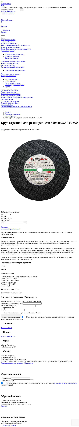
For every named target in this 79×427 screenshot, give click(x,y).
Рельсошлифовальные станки (11, 96)
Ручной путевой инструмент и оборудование (17, 97)
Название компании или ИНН (11, 303)
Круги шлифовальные (12, 83)
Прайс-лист (19, 45)
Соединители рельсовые (9, 90)
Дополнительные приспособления (13, 61)
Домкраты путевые (7, 51)
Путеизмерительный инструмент (12, 67)
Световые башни (7, 99)
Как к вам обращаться (8, 305)
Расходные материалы (8, 76)
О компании (10, 45)
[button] (39, 128)
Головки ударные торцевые (14, 85)
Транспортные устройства (10, 103)
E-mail (3, 310)
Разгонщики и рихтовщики (10, 74)
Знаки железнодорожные (9, 63)
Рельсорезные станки (8, 92)
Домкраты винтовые (12, 56)
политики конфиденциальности (65, 383)
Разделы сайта (6, 43)
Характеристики (14, 229)
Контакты (26, 45)
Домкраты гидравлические (14, 54)
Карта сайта (28, 363)
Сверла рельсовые (11, 79)
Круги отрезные (10, 81)
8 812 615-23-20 (6, 328)
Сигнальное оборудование (10, 101)
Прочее (7, 87)
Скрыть (3, 32)
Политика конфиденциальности (12, 363)
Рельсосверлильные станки (10, 94)
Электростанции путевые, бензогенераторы (16, 107)
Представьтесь (6, 378)
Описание (4, 229)
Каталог (14, 43)
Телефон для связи (7, 308)
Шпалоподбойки (7, 105)
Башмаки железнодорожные (11, 47)
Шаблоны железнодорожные (15, 70)
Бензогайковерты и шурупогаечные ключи (16, 49)
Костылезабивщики (8, 65)
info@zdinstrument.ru (8, 336)
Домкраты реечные (11, 58)
